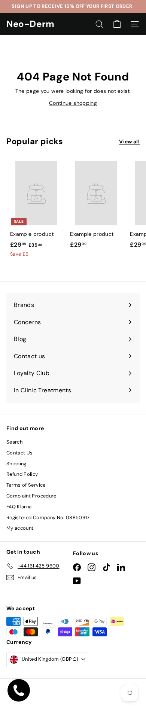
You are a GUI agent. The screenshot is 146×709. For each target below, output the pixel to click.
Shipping (16, 463)
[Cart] (117, 24)
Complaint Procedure (31, 496)
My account (20, 528)
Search (14, 442)
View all (129, 141)
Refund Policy (22, 474)
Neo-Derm (30, 24)
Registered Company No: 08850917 (48, 517)
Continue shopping (73, 103)
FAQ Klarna (19, 506)
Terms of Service (26, 485)
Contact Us (19, 453)
